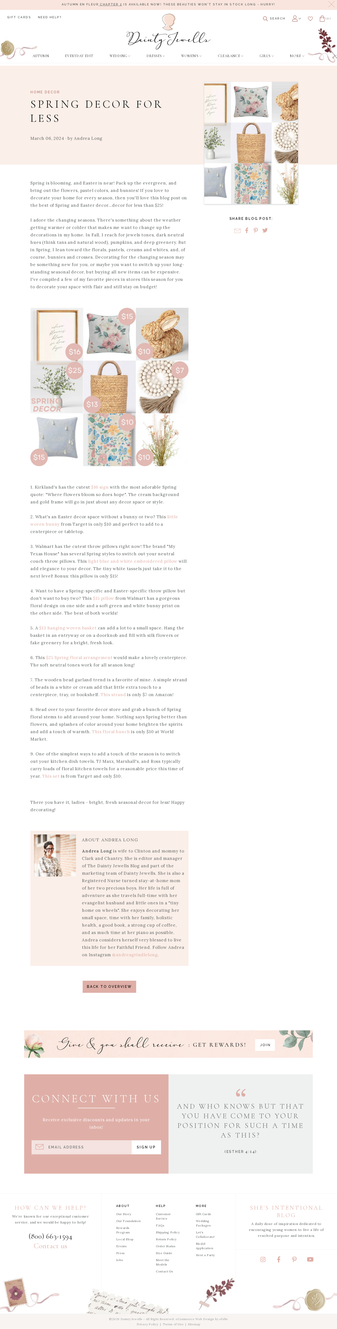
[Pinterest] (256, 231)
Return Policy (166, 1239)
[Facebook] (246, 231)
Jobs (119, 1260)
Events (121, 1246)
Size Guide (164, 1253)
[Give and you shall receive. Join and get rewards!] (168, 1044)
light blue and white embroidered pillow (132, 561)
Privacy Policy (147, 1324)
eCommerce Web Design (195, 1319)
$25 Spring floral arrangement (79, 657)
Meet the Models (162, 1262)
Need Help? (50, 17)
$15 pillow (103, 598)
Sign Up (146, 1147)
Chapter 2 (110, 4)
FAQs (160, 1225)
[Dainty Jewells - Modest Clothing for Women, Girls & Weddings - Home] (169, 31)
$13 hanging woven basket (67, 628)
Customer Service (163, 1216)
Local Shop (125, 1239)
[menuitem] (40, 56)
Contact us (50, 1245)
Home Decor (45, 92)
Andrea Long (88, 138)
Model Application (204, 1246)
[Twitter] (265, 231)
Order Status (165, 1246)
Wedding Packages (203, 1223)
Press (120, 1253)
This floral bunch (111, 731)
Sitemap (194, 1324)
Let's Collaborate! (205, 1234)
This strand (113, 694)
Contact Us (164, 1271)
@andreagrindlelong (134, 954)
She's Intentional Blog (286, 1211)
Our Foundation (128, 1221)
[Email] (237, 231)
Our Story (123, 1214)
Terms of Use (173, 1324)
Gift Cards (19, 17)
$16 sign (100, 487)
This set (51, 776)
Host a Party (205, 1255)
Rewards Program (123, 1230)
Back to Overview (109, 987)
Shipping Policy (168, 1232)
